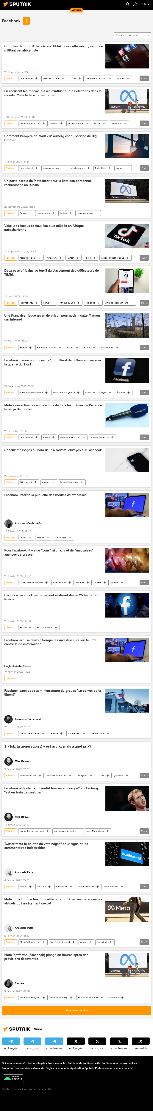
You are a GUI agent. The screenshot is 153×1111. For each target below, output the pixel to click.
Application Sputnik (82, 1068)
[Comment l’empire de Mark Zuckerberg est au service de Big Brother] (127, 146)
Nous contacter (57, 1063)
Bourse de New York (88, 997)
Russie (97, 123)
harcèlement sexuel (60, 942)
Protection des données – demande (23, 1068)
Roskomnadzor (44, 627)
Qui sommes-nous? (13, 1063)
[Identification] (127, 4)
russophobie (43, 213)
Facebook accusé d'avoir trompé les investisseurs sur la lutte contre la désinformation (50, 642)
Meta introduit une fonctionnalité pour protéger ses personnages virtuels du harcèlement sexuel (53, 901)
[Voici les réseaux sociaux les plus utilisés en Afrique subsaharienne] (127, 236)
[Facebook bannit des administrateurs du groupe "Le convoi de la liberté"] (127, 701)
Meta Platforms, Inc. (96, 78)
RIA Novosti (26, 482)
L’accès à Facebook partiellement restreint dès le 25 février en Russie (51, 597)
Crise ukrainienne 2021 (31, 582)
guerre (114, 582)
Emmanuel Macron (46, 347)
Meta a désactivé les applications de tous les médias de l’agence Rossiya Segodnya (53, 407)
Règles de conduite (57, 1068)
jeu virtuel (102, 942)
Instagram (51, 257)
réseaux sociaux (51, 78)
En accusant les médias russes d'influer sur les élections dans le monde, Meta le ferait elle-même (53, 93)
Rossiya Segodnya (99, 437)
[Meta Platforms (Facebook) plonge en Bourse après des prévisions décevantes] (127, 965)
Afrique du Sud (67, 302)
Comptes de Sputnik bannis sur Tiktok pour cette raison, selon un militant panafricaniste (53, 48)
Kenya (46, 302)
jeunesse (118, 775)
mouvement (74, 733)
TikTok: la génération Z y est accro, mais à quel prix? (47, 746)
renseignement (77, 168)
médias (54, 123)
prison (70, 347)
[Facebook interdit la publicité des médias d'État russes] (127, 505)
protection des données (32, 831)
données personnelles (65, 831)
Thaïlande (90, 302)
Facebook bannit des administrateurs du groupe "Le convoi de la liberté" (52, 693)
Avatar (83, 942)
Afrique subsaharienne (112, 257)
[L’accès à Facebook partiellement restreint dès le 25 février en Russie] (127, 605)
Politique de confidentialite (84, 1063)
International (26, 78)
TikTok (73, 78)
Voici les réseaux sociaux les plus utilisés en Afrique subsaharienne (44, 228)
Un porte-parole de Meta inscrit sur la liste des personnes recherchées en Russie (48, 183)
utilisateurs (61, 886)
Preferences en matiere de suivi (114, 1068)
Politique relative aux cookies (119, 1063)
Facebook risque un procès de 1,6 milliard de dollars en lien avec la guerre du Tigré (53, 362)
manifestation (97, 733)
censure (120, 168)
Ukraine (80, 582)
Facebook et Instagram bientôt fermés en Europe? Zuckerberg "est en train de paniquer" (51, 790)
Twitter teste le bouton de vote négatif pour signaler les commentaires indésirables (46, 846)
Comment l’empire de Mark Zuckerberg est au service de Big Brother (50, 138)
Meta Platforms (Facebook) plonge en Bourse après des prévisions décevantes (46, 957)
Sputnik (120, 78)
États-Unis (116, 123)
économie (114, 997)
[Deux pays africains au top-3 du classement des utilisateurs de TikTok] (127, 280)
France (23, 347)
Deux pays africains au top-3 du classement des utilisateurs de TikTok (51, 272)
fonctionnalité (111, 886)
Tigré (103, 392)
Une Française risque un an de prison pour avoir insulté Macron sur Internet (52, 317)
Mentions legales (36, 1063)
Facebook (11, 21)
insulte (87, 347)
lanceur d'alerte (75, 123)
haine (87, 392)
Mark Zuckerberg (95, 831)
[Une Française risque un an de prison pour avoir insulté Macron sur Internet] (127, 325)
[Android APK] (13, 1078)
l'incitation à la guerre (64, 392)
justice (63, 213)
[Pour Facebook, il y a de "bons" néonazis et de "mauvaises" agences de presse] (127, 560)
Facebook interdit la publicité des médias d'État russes (45, 495)
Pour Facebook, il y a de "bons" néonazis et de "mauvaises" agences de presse (48, 552)
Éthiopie (121, 392)
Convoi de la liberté (29, 733)
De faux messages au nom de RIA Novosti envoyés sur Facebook (53, 450)
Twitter (70, 257)
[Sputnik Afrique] (18, 7)
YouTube (41, 886)
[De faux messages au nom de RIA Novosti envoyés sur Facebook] (127, 460)
